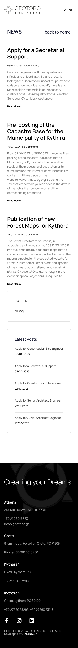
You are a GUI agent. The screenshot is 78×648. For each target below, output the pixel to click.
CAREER (21, 301)
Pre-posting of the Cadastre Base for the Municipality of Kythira (36, 131)
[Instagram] (19, 620)
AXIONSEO (29, 634)
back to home (58, 32)
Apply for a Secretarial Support (35, 53)
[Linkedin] (31, 620)
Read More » (14, 106)
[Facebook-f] (6, 620)
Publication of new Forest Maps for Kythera (38, 222)
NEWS (19, 311)
